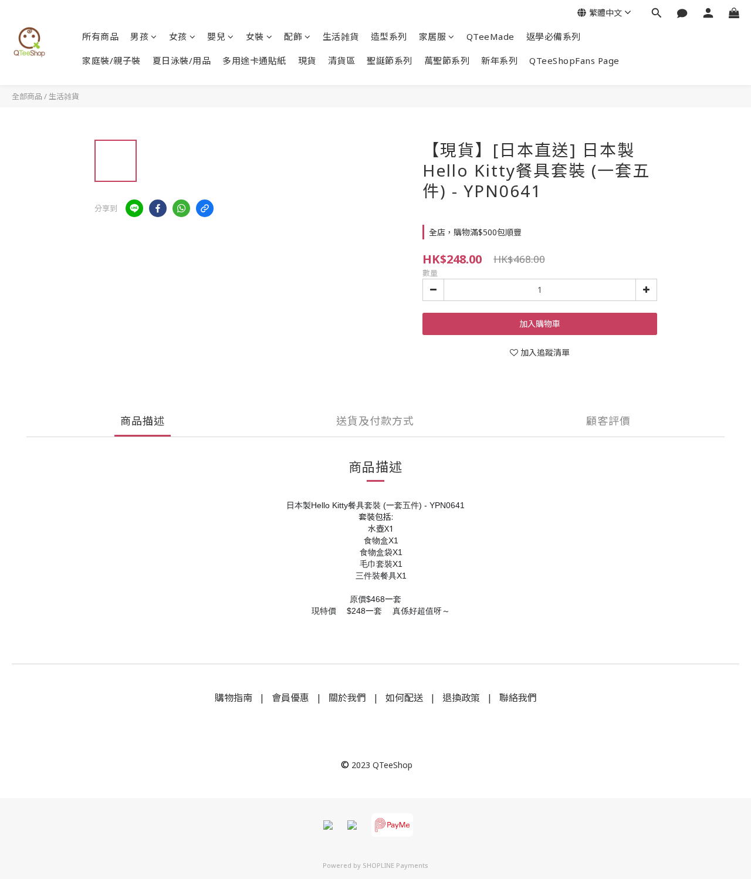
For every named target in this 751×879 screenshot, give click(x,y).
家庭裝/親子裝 (111, 60)
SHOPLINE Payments (395, 865)
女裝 (255, 36)
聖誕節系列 (389, 60)
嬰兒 (216, 36)
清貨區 (342, 60)
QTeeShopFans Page (574, 60)
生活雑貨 (341, 36)
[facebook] (158, 208)
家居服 (432, 36)
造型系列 (389, 36)
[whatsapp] (181, 208)
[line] (134, 208)
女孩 (178, 36)
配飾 (293, 36)
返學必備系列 (553, 36)
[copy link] (205, 208)
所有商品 (100, 36)
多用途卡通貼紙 (254, 60)
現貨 (307, 60)
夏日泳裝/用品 (182, 60)
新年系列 (499, 60)
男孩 (139, 36)
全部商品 (27, 96)
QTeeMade (490, 36)
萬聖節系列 (447, 60)
